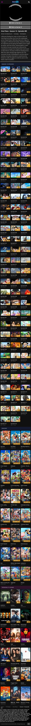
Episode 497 (4, 338)
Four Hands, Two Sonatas (17, 624)
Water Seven (24, 485)
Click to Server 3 (16, 27)
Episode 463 (24, 211)
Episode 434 (4, 116)
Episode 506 (4, 370)
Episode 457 (24, 190)
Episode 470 (4, 243)
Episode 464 (4, 222)
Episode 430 (24, 94)
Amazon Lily (4, 524)
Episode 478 (24, 264)
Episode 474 (14, 254)
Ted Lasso (3, 663)
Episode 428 (4, 94)
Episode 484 (24, 285)
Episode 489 (14, 307)
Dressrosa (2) (24, 543)
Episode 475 (24, 254)
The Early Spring (15, 663)
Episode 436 (24, 116)
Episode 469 (24, 232)
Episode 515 (4, 402)
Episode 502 (24, 349)
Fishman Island (25, 524)
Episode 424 (24, 73)
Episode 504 (14, 360)
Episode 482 (4, 285)
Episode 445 (24, 147)
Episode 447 (14, 158)
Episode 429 (14, 94)
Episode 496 (24, 328)
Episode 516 (14, 402)
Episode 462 (14, 211)
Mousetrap (23, 624)
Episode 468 (14, 232)
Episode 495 (14, 328)
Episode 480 (14, 275)
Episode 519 (14, 413)
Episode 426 (14, 84)
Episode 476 (4, 264)
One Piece (23, 663)
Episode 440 (4, 137)
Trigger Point (14, 683)
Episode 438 (14, 126)
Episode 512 (4, 391)
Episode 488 (4, 307)
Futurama (3, 702)
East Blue (13, 446)
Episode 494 (4, 328)
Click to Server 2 (16, 23)
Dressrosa (13, 543)
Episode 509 (4, 381)
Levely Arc (23, 563)
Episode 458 (4, 200)
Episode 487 (24, 296)
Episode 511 (24, 381)
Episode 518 (4, 413)
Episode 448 (24, 158)
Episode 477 (14, 264)
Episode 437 (4, 126)
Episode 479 (4, 275)
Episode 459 (14, 200)
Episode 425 (4, 84)
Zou (1, 563)
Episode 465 (14, 222)
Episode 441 (14, 137)
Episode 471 (14, 243)
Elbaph (22, 582)
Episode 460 (24, 200)
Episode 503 (4, 360)
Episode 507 (14, 370)
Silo (22, 605)
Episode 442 (24, 137)
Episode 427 (24, 84)
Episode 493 (24, 317)
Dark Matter (4, 624)
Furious (23, 644)
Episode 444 (14, 147)
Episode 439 (24, 126)
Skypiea (2, 485)
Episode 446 (4, 158)
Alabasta (13, 466)
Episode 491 (4, 317)
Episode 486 (14, 296)
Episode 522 (14, 423)
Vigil (12, 644)
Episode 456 (14, 190)
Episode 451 (24, 169)
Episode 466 (24, 222)
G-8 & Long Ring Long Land (18, 485)
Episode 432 (14, 105)
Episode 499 (24, 338)
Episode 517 (24, 402)
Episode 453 (14, 179)
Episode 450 (14, 169)
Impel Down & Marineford (17, 524)
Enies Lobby (4, 505)
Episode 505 (24, 360)
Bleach (2, 644)
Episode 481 (24, 275)
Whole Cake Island (15, 563)
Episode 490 (24, 307)
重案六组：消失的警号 (16, 702)
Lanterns (3, 605)
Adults (22, 683)
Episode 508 (24, 370)
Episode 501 (14, 349)
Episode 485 (4, 296)
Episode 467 (4, 232)
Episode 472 (24, 243)
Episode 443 (4, 147)
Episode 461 (4, 211)
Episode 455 (4, 190)
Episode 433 (24, 105)
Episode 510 (14, 381)
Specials (3, 446)
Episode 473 (4, 254)
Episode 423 (14, 73)
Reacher (3, 683)
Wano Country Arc (5, 582)
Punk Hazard (4, 543)
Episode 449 (4, 169)
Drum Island (4, 466)
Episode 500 (4, 349)
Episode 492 (14, 317)
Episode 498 (14, 338)
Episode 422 (4, 73)
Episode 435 (14, 116)
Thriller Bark (14, 505)
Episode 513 (14, 391)
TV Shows (8, 707)
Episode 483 (14, 285)
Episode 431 (4, 105)
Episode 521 (4, 423)
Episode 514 (24, 391)
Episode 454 (24, 179)
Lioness (13, 605)
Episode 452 (4, 179)
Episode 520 (24, 413)
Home (2, 707)
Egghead (13, 582)
